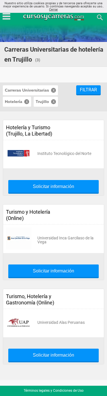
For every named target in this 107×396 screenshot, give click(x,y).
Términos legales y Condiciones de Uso (54, 391)
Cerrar (53, 9)
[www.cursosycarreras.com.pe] (54, 17)
